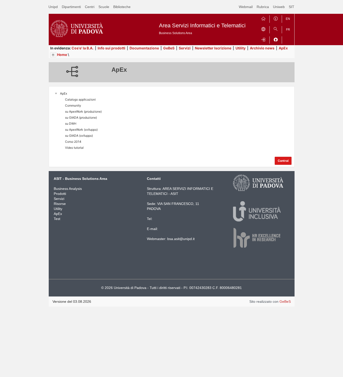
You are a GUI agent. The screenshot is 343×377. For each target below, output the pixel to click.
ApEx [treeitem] (63, 93)
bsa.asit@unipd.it (181, 239)
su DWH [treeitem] (70, 123)
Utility (241, 48)
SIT (291, 7)
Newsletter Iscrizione (213, 48)
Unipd (53, 7)
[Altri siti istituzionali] (263, 28)
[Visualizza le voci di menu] (53, 54)
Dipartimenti (71, 7)
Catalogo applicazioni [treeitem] (80, 99)
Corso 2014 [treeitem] (73, 141)
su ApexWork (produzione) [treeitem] (83, 111)
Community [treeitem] (73, 105)
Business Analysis (68, 189)
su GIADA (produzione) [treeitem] (81, 117)
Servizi (185, 48)
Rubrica (263, 7)
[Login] (263, 39)
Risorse (60, 204)
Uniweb (279, 7)
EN (288, 19)
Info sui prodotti (111, 48)
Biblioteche (122, 7)
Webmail (246, 7)
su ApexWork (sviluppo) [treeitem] (81, 129)
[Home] (263, 18)
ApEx (283, 48)
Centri (89, 7)
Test (57, 219)
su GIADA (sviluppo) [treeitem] (79, 135)
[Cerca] (276, 28)
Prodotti (60, 194)
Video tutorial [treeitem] (74, 147)
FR (288, 29)
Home (62, 54)
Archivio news (262, 48)
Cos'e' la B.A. (82, 48)
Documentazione (144, 48)
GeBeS (169, 48)
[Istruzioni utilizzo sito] (276, 18)
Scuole (103, 7)
